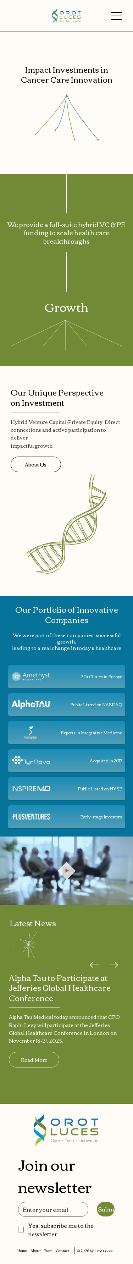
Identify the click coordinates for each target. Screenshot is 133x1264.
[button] (120, 896)
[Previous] (94, 965)
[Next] (113, 965)
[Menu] (117, 16)
